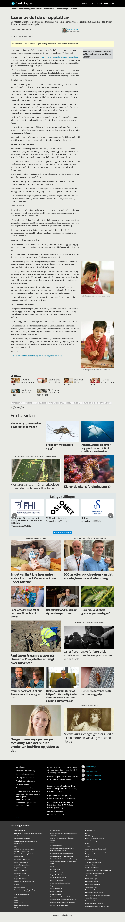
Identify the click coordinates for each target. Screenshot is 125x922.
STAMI (87, 856)
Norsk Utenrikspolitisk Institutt (60, 897)
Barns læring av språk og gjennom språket (60, 57)
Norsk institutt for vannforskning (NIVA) (62, 902)
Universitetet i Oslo (91, 887)
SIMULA (87, 843)
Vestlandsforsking (91, 898)
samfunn (42, 403)
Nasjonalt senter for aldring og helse (61, 853)
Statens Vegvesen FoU (92, 859)
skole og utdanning (102, 403)
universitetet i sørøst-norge (24, 403)
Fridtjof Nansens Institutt (22, 859)
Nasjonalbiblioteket (56, 845)
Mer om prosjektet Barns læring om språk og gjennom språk (36, 356)
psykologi (53, 403)
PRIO (86, 833)
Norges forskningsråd (57, 880)
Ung (91, 3)
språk (62, 403)
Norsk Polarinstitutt (56, 888)
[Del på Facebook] (12, 407)
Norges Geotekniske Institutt (59, 875)
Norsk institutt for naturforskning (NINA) (63, 899)
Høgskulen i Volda (20, 873)
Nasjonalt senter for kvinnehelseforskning (63, 859)
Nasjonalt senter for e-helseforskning (62, 856)
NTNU (52, 843)
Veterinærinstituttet (91, 901)
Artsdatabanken (19, 836)
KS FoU (16, 884)
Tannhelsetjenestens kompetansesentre (98, 870)
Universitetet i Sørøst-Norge (94, 892)
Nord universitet (55, 869)
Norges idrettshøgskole (57, 886)
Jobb (106, 3)
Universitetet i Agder (91, 878)
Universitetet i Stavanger (93, 890)
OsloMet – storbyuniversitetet (59, 905)
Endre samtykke (22, 818)
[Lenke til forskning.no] (44, 2)
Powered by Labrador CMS (62, 915)
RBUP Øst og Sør (90, 836)
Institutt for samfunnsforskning (24, 881)
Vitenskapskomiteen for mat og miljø (97, 906)
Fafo (15, 846)
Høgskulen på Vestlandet (22, 876)
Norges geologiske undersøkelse (60, 883)
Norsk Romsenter (55, 894)
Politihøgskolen (90, 830)
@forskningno (91, 767)
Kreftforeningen (19, 887)
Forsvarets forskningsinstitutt (23, 854)
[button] (14, 515)
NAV (15, 897)
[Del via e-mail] (22, 407)
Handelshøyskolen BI (21, 862)
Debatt (85, 3)
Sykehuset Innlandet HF (92, 868)
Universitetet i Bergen (92, 881)
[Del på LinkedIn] (19, 407)
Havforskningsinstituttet (22, 865)
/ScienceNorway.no (93, 779)
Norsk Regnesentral (56, 891)
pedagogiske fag (74, 403)
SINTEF (87, 846)
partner (87, 403)
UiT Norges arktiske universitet (95, 876)
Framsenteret (18, 856)
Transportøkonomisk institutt (94, 873)
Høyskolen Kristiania (21, 878)
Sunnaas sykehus (90, 865)
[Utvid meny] (113, 3)
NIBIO (16, 900)
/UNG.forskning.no (93, 775)
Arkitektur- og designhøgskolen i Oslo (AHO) (28, 833)
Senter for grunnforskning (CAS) (95, 849)
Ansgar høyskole (19, 830)
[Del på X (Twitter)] (15, 407)
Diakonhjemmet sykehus (22, 838)
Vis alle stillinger (62, 532)
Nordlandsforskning (56, 872)
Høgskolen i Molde (20, 868)
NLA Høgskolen (55, 830)
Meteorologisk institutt (21, 894)
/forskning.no (91, 771)
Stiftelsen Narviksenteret (93, 862)
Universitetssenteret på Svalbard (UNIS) (97, 895)
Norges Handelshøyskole (58, 877)
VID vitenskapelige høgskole (94, 903)
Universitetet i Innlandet (92, 884)
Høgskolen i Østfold (20, 870)
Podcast (98, 3)
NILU (16, 908)
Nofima (52, 866)
